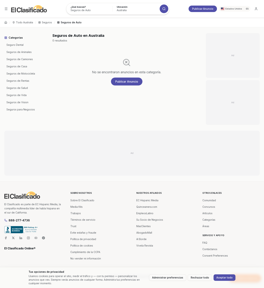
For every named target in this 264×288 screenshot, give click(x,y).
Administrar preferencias (167, 277)
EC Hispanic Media (147, 200)
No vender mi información (85, 258)
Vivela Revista (144, 245)
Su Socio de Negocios (149, 219)
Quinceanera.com (146, 206)
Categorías (208, 219)
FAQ (204, 242)
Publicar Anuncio (202, 8)
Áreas (205, 226)
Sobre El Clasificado (82, 200)
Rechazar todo (200, 277)
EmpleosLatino (144, 213)
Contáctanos (209, 249)
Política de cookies (81, 245)
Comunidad (209, 200)
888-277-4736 (19, 220)
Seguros (47, 22)
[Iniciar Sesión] (256, 8)
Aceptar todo (224, 277)
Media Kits (76, 206)
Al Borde (141, 239)
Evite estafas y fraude (83, 232)
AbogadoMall (144, 232)
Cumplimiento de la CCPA (85, 252)
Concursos (208, 206)
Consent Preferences (215, 255)
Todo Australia (24, 22)
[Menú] (6, 8)
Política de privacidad (83, 239)
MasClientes (143, 226)
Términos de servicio (82, 219)
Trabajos (75, 213)
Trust (73, 226)
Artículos (207, 213)
